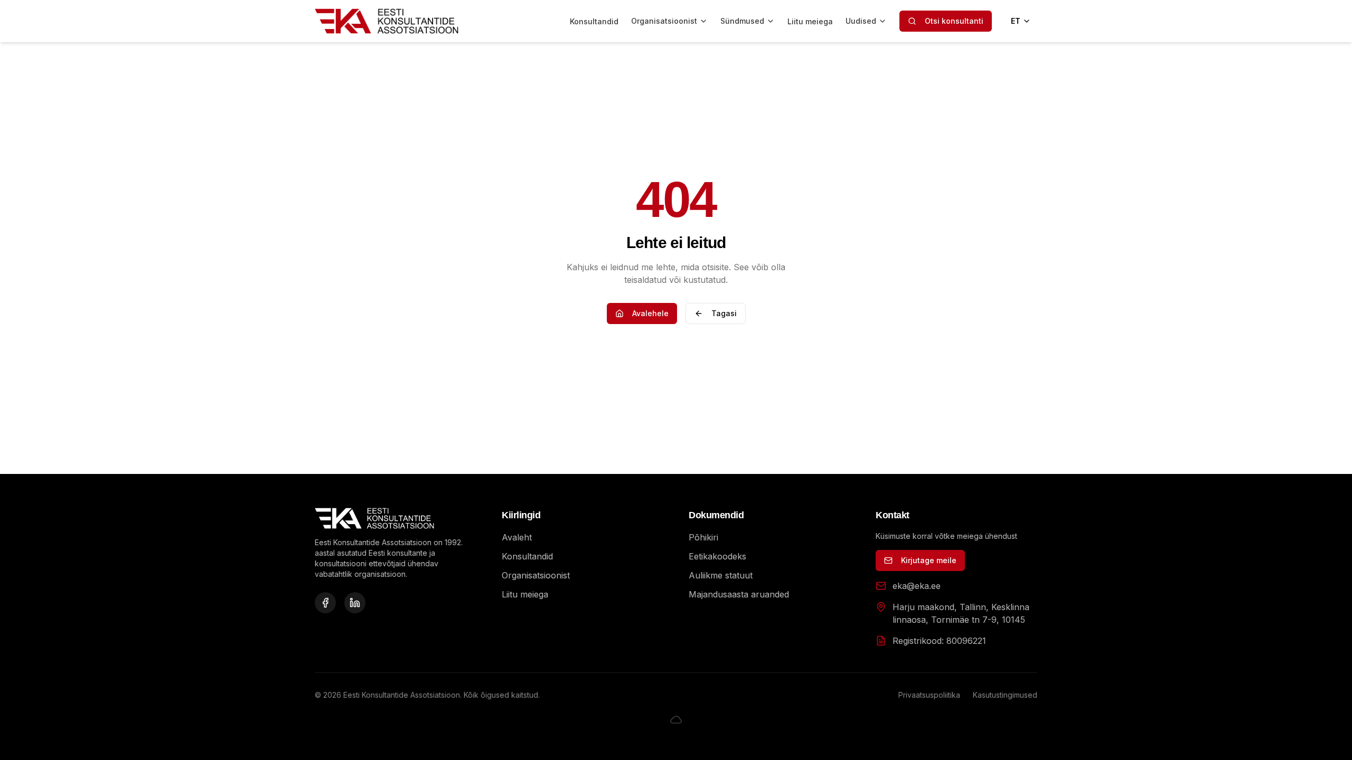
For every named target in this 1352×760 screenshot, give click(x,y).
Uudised (861, 20)
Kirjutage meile (928, 560)
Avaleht (517, 537)
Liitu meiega (810, 21)
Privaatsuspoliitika (929, 694)
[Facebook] (325, 602)
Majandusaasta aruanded (739, 594)
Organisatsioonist (664, 20)
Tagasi (724, 313)
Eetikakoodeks (717, 556)
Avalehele (650, 313)
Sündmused (742, 20)
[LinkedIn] (354, 602)
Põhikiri (703, 537)
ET (1015, 20)
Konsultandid (594, 21)
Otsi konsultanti (954, 20)
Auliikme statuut (721, 575)
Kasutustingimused (1005, 694)
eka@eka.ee (917, 586)
